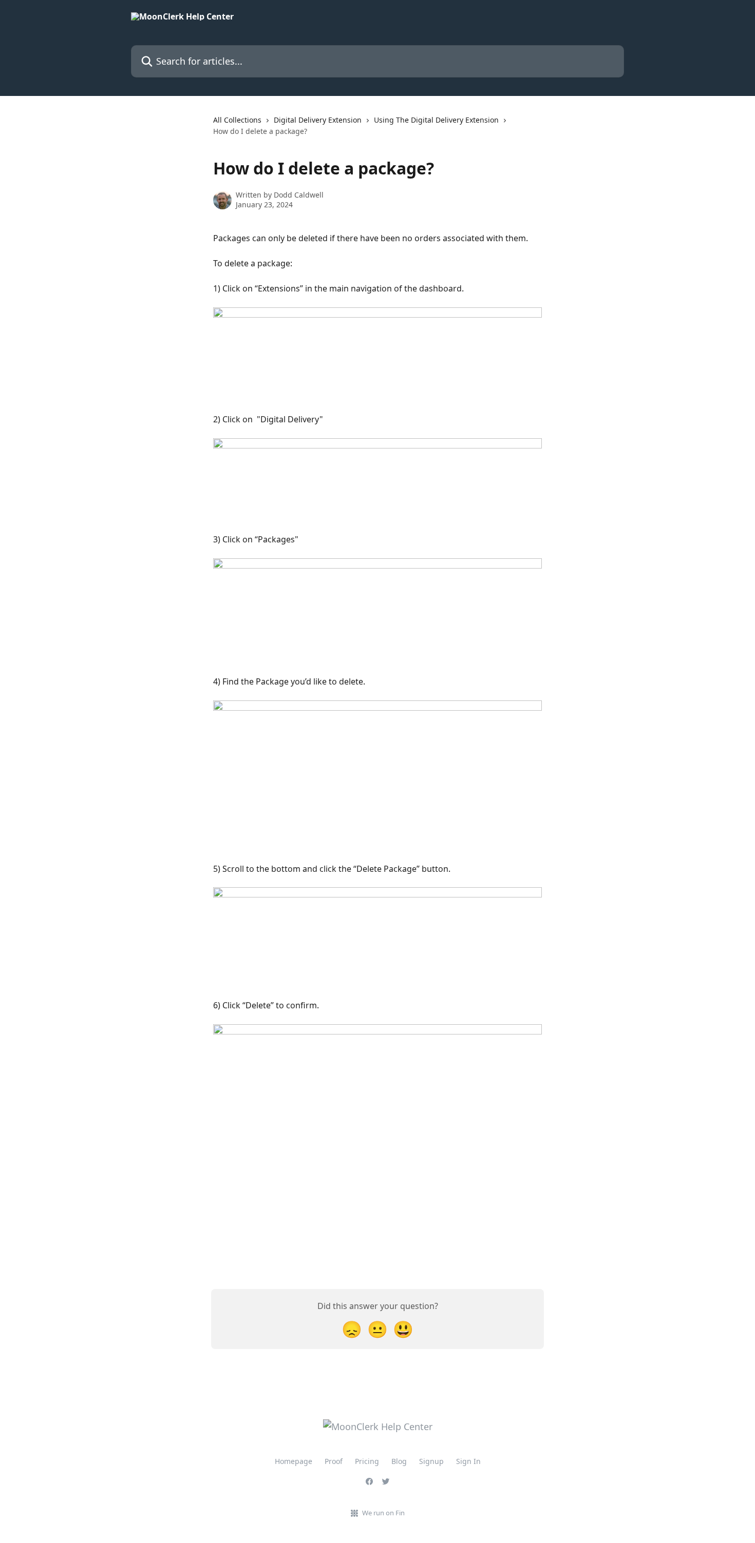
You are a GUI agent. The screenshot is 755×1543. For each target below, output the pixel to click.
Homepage (293, 1461)
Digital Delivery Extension (318, 120)
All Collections (237, 120)
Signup (431, 1461)
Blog (399, 1461)
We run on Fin (383, 1512)
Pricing (367, 1461)
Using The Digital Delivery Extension (436, 120)
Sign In (468, 1461)
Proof (334, 1461)
